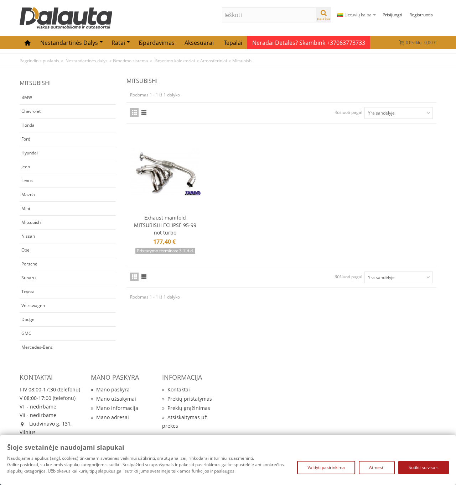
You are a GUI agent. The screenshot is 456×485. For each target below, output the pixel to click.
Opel (26, 250)
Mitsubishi (31, 222)
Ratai (118, 43)
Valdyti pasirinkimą (326, 467)
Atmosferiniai (213, 61)
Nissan (28, 236)
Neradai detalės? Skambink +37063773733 (308, 43)
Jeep (25, 167)
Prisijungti (392, 15)
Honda (28, 125)
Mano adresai (110, 417)
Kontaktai (176, 389)
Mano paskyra (110, 389)
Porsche (29, 264)
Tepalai (233, 43)
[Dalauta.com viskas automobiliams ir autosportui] (66, 18)
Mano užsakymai (113, 398)
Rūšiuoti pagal (348, 112)
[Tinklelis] (134, 112)
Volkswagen (33, 305)
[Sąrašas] (144, 112)
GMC (26, 333)
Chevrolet (31, 111)
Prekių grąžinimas (186, 408)
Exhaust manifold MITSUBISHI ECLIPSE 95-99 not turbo (165, 225)
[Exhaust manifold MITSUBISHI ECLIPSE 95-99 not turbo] (165, 172)
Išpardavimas (157, 43)
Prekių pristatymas (187, 398)
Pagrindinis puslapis (39, 61)
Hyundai (29, 153)
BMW (26, 97)
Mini (25, 208)
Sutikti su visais (424, 467)
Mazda (28, 194)
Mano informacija (114, 408)
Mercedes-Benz (37, 347)
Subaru (28, 278)
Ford (25, 139)
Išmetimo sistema (130, 61)
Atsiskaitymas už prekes (184, 421)
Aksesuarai (199, 43)
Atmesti (376, 467)
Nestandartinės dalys (69, 43)
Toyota (28, 292)
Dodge (28, 319)
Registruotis (421, 15)
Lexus (27, 181)
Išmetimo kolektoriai (174, 61)
